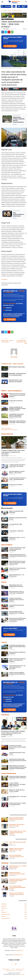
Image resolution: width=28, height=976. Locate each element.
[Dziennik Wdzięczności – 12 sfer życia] (4, 798)
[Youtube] (15, 964)
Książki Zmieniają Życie (8, 773)
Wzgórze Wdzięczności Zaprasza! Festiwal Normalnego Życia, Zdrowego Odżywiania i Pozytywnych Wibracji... (17, 767)
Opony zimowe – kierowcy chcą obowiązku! (7, 341)
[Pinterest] (9, 32)
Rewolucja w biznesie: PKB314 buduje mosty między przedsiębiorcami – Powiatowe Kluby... (17, 620)
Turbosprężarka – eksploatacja (16, 530)
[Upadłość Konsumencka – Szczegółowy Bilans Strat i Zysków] (4, 874)
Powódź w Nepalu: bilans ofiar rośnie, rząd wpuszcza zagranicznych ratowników (13, 452)
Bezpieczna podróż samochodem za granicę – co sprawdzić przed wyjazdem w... (17, 660)
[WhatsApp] (12, 32)
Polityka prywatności (6, 969)
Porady (9, 10)
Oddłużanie (10, 634)
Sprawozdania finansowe (10, 970)
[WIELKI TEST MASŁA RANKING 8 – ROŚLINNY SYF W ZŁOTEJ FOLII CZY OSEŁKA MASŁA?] (4, 819)
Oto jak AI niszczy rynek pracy (15, 400)
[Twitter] (5, 32)
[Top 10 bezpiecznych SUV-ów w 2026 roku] (4, 843)
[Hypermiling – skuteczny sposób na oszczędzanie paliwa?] (4, 375)
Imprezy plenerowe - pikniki (6, 728)
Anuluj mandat (4, 370)
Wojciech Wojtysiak (5, 455)
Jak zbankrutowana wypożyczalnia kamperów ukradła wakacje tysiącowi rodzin (17, 647)
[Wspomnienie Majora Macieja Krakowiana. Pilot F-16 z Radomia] (4, 613)
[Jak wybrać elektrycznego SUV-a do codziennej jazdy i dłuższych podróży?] (4, 556)
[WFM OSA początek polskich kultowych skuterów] (4, 519)
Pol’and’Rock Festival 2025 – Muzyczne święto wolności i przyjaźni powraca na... (17, 747)
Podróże (4, 642)
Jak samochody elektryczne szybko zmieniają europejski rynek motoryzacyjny (17, 549)
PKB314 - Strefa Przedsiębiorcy (11, 391)
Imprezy (3, 582)
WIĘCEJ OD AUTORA (18, 363)
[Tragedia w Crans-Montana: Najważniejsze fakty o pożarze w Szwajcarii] (4, 600)
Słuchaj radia (11, 46)
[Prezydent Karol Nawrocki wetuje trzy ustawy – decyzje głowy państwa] (4, 479)
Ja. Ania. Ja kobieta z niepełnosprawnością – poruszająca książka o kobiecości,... (17, 784)
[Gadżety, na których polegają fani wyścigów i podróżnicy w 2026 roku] (4, 674)
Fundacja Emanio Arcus (20, 969)
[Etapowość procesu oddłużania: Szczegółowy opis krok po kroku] (4, 894)
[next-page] (4, 387)
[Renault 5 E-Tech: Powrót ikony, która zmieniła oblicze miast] (4, 570)
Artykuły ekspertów (3, 376)
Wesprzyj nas (11, 319)
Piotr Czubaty (6, 28)
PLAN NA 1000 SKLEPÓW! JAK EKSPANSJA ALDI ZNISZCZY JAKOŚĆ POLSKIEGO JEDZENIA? (17, 409)
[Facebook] (2, 32)
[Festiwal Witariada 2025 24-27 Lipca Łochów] (4, 754)
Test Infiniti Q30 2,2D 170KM (15, 524)
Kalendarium (5, 715)
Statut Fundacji (19, 970)
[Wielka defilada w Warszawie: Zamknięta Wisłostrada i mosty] (4, 586)
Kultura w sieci (4, 383)
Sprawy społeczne (7, 434)
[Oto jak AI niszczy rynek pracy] (4, 402)
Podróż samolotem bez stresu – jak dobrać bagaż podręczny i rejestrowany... (17, 667)
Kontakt (12, 969)
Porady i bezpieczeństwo (16, 10)
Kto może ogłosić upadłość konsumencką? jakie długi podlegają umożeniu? (17, 887)
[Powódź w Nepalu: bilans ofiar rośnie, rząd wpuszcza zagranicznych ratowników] (14, 442)
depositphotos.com (19, 950)
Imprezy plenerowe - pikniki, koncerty (9, 429)
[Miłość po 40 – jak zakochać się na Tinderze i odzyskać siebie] (4, 791)
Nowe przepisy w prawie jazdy (17, 367)
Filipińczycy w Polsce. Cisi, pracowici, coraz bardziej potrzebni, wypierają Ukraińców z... (17, 395)
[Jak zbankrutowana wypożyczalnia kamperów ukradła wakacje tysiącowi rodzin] (4, 647)
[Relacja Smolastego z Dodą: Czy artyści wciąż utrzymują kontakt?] (4, 593)
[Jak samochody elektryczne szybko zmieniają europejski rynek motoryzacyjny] (4, 549)
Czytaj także (4, 279)
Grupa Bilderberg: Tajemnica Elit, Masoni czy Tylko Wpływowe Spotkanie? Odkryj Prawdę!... (16, 415)
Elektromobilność (6, 545)
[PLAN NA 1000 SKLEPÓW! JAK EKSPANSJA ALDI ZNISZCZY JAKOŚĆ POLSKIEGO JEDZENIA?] (4, 409)
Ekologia (3, 448)
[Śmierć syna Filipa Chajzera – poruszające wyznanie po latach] (4, 857)
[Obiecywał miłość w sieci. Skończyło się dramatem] (4, 381)
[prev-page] (2, 387)
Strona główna (4, 10)
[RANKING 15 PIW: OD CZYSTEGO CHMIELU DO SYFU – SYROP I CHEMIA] (4, 850)
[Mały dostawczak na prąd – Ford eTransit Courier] (4, 576)
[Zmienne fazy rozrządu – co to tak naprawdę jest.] (4, 539)
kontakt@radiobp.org (17, 954)
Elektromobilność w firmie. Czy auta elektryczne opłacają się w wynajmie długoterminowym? (17, 563)
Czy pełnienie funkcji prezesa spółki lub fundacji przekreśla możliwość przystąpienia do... (17, 880)
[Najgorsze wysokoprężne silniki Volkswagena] (4, 512)
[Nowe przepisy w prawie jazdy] (4, 368)
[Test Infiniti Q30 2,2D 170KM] (4, 526)
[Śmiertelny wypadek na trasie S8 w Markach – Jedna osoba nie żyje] (4, 473)
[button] (2, 2)
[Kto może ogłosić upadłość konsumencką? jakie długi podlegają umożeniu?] (4, 887)
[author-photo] (14, 355)
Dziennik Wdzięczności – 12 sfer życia (17, 796)
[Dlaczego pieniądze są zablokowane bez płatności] (4, 653)
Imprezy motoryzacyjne (6, 428)
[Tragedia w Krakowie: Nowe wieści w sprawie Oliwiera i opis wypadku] (4, 466)
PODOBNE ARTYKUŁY (6, 363)
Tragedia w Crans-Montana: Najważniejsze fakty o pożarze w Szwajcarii (16, 600)
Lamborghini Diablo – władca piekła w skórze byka (21, 342)
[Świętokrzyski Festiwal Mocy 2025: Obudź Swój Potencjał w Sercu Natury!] (4, 761)
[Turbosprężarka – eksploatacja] (4, 532)
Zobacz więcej (21, 974)
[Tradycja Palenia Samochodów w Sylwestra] (4, 606)
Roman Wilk (3, 736)
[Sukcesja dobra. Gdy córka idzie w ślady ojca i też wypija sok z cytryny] (4, 826)
